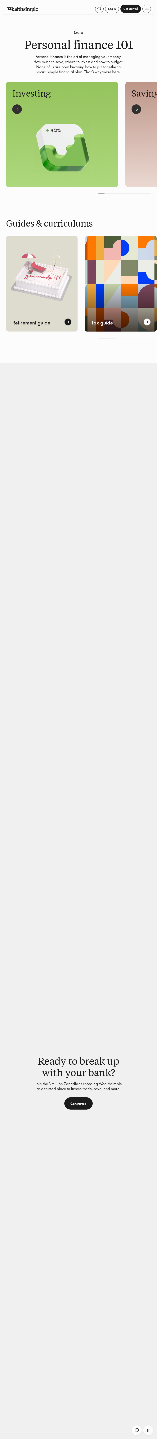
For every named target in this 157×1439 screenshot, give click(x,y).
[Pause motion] (148, 1430)
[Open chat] (137, 1430)
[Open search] (99, 9)
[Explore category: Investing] (17, 109)
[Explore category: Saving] (136, 109)
